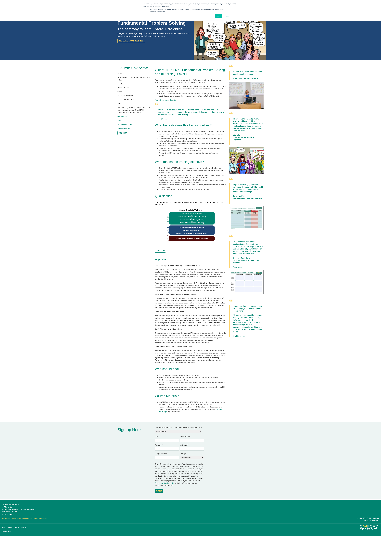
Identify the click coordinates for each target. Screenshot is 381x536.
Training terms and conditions (38, 518)
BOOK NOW (123, 133)
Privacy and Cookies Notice (164, 483)
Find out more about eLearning (166, 100)
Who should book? (124, 124)
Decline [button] (227, 16)
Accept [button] (218, 16)
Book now (160, 251)
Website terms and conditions (20, 518)
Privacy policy (6, 518)
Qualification (122, 116)
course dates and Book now (131, 41)
